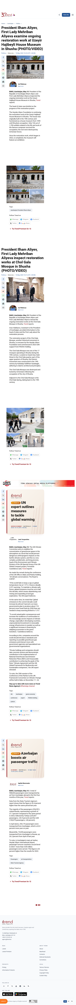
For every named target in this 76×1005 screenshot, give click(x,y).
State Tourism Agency (17, 863)
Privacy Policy (43, 970)
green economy (30, 694)
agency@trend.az (6, 939)
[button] (3, 57)
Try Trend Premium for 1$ (21, 229)
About (41, 949)
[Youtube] (16, 986)
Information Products (8, 970)
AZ (68, 1001)
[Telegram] (20, 986)
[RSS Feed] (28, 986)
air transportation (26, 859)
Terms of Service (44, 967)
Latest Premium (6, 951)
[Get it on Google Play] (20, 994)
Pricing (4, 967)
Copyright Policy (44, 973)
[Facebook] (8, 986)
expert (23, 698)
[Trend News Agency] (7, 922)
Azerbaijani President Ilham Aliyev (21, 210)
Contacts (42, 954)
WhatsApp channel (28, 686)
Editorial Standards (45, 957)
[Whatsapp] (4, 986)
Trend (38, 100)
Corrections (42, 960)
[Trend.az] (8, 15)
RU (72, 1001)
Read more (20, 86)
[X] (12, 986)
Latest (4, 949)
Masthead (42, 951)
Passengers (14, 859)
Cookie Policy (43, 975)
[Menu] (73, 15)
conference (14, 698)
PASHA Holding (32, 698)
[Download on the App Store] (7, 994)
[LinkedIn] (24, 986)
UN (11, 694)
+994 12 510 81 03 (7, 937)
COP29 (13, 701)
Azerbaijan (19, 694)
